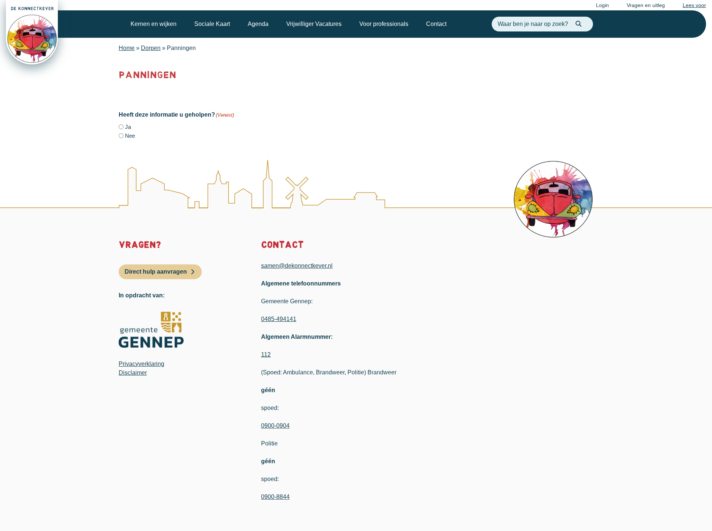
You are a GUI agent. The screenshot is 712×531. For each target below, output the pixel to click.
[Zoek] (578, 24)
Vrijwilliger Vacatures (314, 24)
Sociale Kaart (212, 24)
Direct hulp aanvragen (156, 271)
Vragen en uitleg (646, 5)
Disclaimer (133, 373)
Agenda (258, 24)
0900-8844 (275, 497)
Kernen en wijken (154, 24)
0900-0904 (275, 426)
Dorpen (151, 48)
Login (602, 5)
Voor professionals (383, 24)
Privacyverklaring (141, 364)
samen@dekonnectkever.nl (297, 266)
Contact (436, 24)
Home (127, 48)
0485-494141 (278, 319)
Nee (130, 136)
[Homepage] (32, 32)
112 (266, 354)
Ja (128, 127)
